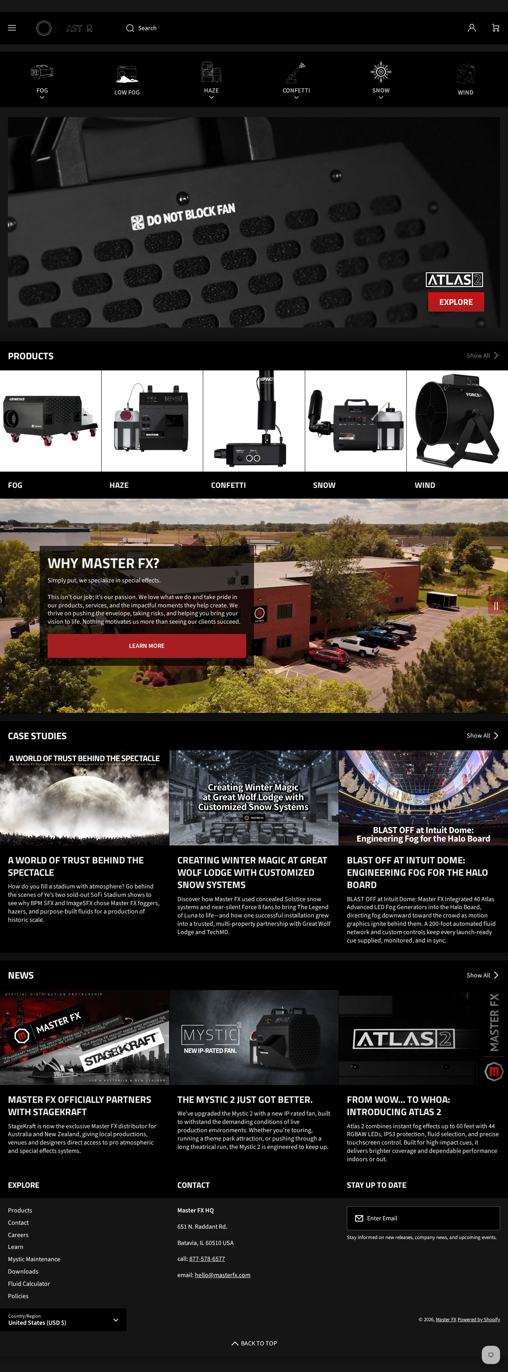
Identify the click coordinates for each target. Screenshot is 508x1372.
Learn (15, 1247)
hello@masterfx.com (222, 1275)
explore (456, 301)
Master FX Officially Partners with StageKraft (79, 1105)
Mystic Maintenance (34, 1259)
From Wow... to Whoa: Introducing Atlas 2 (398, 1105)
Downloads (23, 1271)
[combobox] (289, 28)
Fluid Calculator (29, 1284)
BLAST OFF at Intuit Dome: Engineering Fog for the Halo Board (417, 872)
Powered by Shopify (479, 1319)
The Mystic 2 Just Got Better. (245, 1099)
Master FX (446, 1319)
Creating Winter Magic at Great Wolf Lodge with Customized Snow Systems (252, 872)
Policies (18, 1296)
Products (20, 1210)
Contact (18, 1222)
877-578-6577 (207, 1258)
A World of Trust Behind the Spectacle (76, 866)
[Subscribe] (489, 1218)
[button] (496, 28)
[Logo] (71, 28)
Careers (18, 1235)
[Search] (126, 28)
